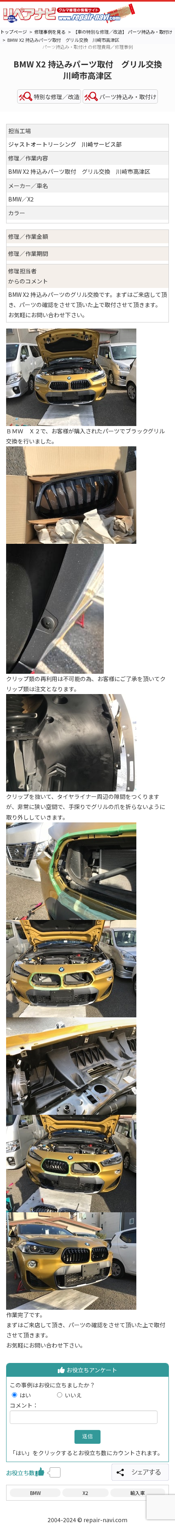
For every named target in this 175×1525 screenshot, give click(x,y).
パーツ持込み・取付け (150, 31)
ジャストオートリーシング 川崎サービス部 (65, 144)
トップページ (13, 31)
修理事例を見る (50, 31)
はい (37, 1395)
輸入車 (137, 1492)
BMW (35, 1492)
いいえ (73, 1395)
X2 (85, 1492)
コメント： (24, 1405)
